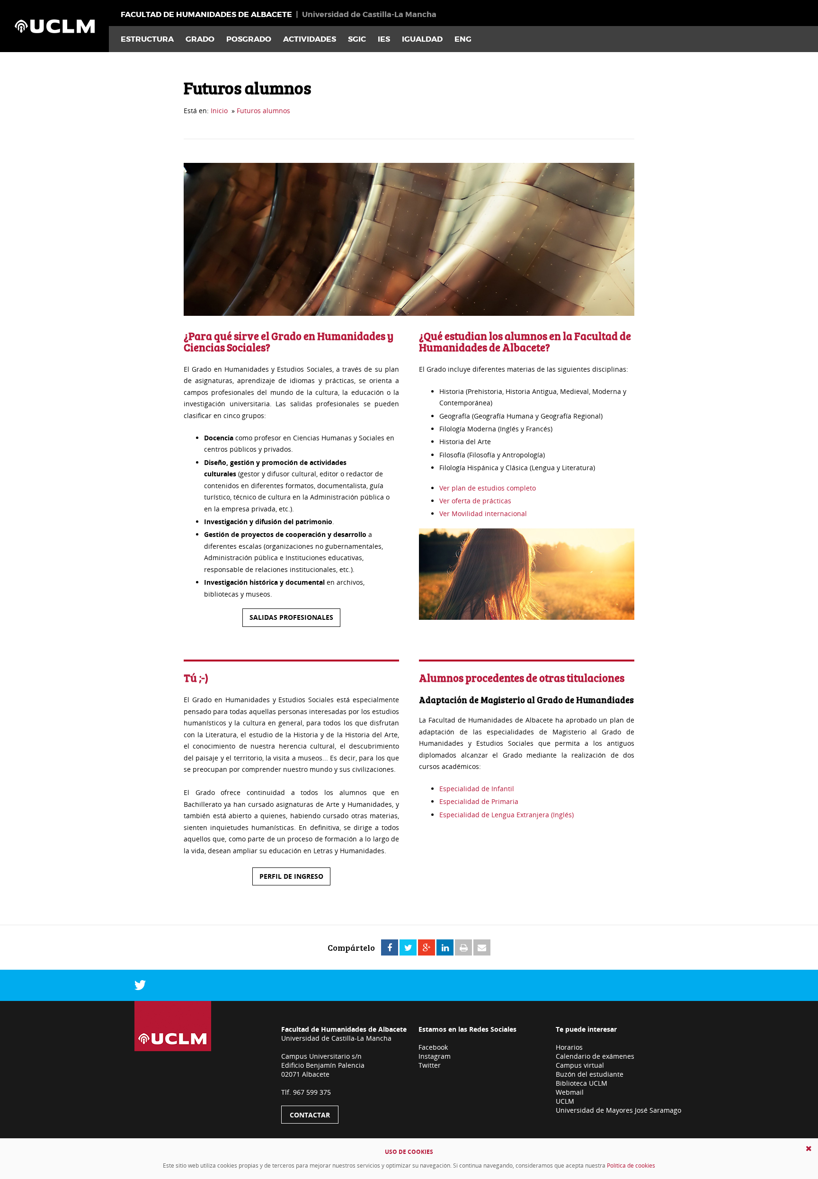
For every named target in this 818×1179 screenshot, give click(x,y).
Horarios (569, 1047)
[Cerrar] (809, 1148)
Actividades (309, 39)
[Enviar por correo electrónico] (481, 947)
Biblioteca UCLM (581, 1083)
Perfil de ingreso (291, 876)
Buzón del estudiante (589, 1074)
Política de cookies (631, 1165)
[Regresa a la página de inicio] (54, 26)
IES (384, 39)
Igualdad (422, 39)
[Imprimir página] (463, 947)
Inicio (219, 110)
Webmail (570, 1092)
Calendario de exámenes (595, 1056)
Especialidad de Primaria (478, 801)
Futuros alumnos (263, 110)
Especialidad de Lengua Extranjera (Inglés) (506, 814)
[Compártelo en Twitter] (408, 947)
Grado (200, 39)
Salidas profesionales (291, 617)
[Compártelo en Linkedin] (444, 947)
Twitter (429, 1065)
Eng (462, 39)
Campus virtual (580, 1065)
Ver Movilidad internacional (483, 513)
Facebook (433, 1047)
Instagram (434, 1056)
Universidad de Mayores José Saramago (618, 1110)
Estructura (147, 39)
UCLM (565, 1101)
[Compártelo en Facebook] (389, 947)
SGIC (357, 39)
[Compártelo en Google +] (426, 947)
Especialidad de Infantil (477, 788)
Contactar (310, 1114)
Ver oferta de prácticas (475, 500)
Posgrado (248, 39)
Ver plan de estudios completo (487, 487)
